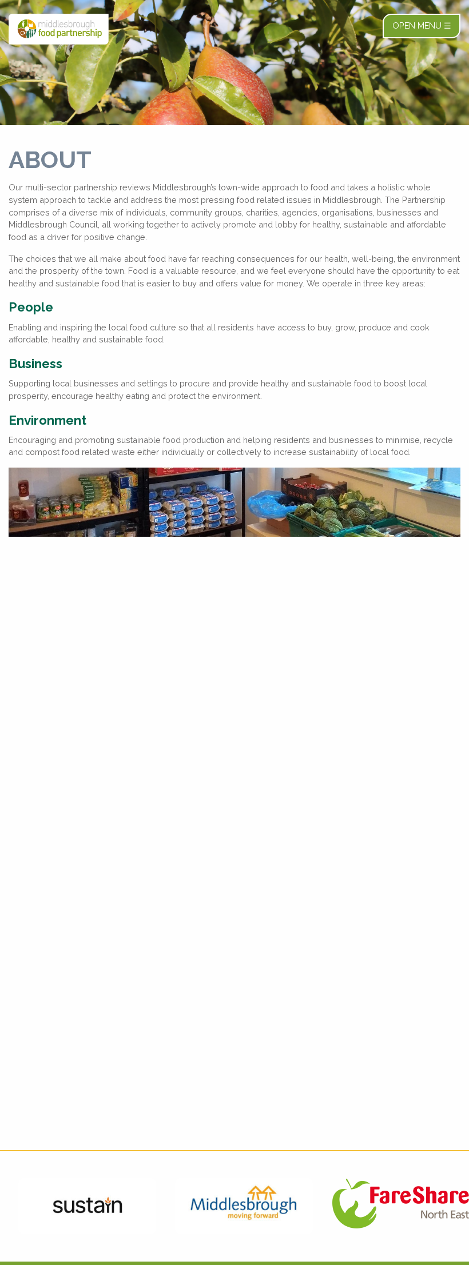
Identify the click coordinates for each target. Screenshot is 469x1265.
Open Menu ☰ (421, 25)
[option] (78, 1206)
